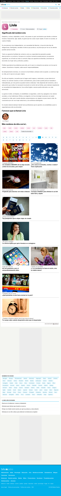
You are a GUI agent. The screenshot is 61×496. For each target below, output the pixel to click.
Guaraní (21, 387)
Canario (44, 380)
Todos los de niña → (27, 131)
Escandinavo (5, 385)
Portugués (31, 392)
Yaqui (45, 394)
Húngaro (54, 387)
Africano (11, 378)
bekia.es (3, 483)
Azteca (15, 380)
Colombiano (31, 383)
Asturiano (9, 380)
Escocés (12, 385)
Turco (22, 394)
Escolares (39, 478)
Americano (31, 378)
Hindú (38, 387)
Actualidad (9, 1)
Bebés (20, 478)
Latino (41, 390)
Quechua (45, 392)
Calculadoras (48, 472)
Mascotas (36, 1)
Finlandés (34, 385)
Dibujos (55, 472)
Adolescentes (5, 481)
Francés (40, 385)
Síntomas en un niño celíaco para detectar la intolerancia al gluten (19, 411)
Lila (51, 128)
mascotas (30, 483)
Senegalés (11, 394)
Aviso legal (4, 487)
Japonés (25, 390)
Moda (14, 1)
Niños (24, 478)
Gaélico (46, 385)
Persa (14, 392)
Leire (10, 128)
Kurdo (36, 390)
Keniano (31, 390)
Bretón (26, 380)
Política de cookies (25, 487)
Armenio (55, 378)
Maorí (51, 390)
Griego (15, 387)
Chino (25, 383)
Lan (34, 128)
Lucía (28, 128)
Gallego (51, 385)
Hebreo (33, 387)
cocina (17, 483)
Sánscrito (5, 394)
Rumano (50, 392)
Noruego (9, 392)
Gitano (10, 387)
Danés (43, 383)
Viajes (56, 1)
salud (35, 483)
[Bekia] (3, 1)
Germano (5, 387)
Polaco (19, 392)
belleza (12, 483)
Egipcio (49, 383)
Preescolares (31, 478)
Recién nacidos (12, 478)
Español (23, 385)
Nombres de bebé (13, 22)
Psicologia (17, 472)
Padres (27, 1)
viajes (51, 483)
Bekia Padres (5, 22)
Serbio (17, 394)
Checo (20, 383)
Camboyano (38, 380)
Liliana (11, 131)
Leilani (4, 131)
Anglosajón (38, 378)
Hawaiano (27, 387)
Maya (4, 392)
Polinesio (25, 392)
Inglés (4, 390)
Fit (53, 1)
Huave (49, 387)
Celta (16, 383)
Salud (41, 1)
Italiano (19, 390)
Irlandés (9, 390)
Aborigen (5, 378)
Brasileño (21, 380)
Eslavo (17, 385)
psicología (40, 483)
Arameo (49, 378)
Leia (4, 128)
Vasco (33, 394)
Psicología (45, 1)
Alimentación (5, 472)
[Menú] (59, 4)
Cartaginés (5, 383)
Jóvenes (13, 481)
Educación (24, 472)
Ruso (56, 392)
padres (21, 483)
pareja (25, 483)
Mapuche (56, 390)
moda (8, 483)
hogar (45, 483)
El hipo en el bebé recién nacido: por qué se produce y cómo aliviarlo (20, 409)
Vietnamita (39, 394)
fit (48, 483)
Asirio (4, 380)
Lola (17, 131)
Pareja (31, 1)
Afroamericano (18, 378)
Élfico (54, 383)
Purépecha (38, 392)
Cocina (22, 1)
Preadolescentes (49, 478)
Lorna (15, 128)
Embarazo (4, 478)
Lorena (40, 128)
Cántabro (51, 380)
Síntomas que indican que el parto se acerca (14, 406)
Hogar (50, 1)
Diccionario (11, 475)
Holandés (43, 387)
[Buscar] (56, 4)
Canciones (4, 475)
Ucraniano (28, 394)
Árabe (44, 378)
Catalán (11, 383)
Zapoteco (50, 394)
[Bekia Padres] (5, 4)
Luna (46, 128)
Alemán (25, 378)
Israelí (14, 390)
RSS (33, 487)
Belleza (18, 1)
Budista (32, 380)
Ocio (30, 472)
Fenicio (28, 385)
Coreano (38, 383)
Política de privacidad (13, 487)
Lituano (45, 390)
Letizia (22, 128)
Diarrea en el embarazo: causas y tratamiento (14, 403)
